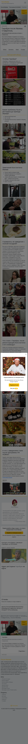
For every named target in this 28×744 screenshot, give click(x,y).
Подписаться (14, 385)
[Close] (26, 354)
